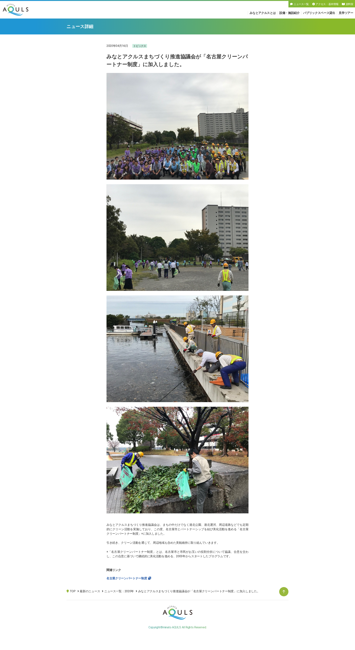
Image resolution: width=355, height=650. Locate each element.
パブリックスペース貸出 (319, 13)
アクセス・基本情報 (327, 4)
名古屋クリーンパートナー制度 (126, 578)
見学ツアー (346, 13)
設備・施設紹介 (289, 13)
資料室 (349, 4)
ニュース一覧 (301, 4)
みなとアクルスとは (263, 13)
